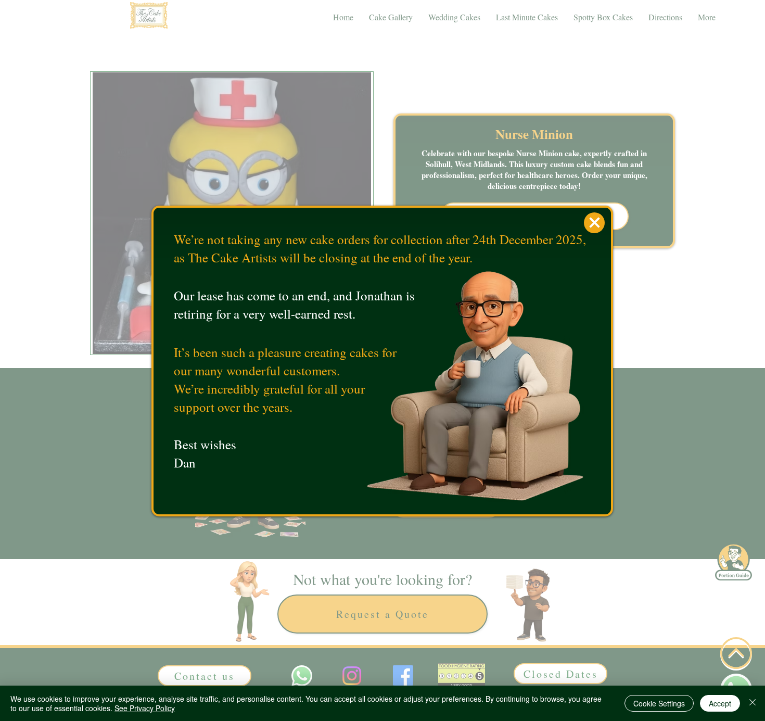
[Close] (752, 703)
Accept (720, 703)
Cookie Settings (659, 703)
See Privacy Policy (144, 708)
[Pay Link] (594, 222)
